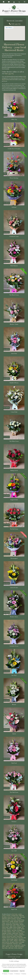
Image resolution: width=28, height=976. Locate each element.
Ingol (8, 940)
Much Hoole (14, 914)
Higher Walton (13, 926)
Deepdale (4, 933)
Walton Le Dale (5, 926)
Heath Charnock (5, 942)
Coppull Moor (21, 934)
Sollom (20, 943)
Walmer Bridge (9, 939)
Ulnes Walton (16, 924)
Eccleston (9, 933)
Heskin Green (15, 933)
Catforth (23, 945)
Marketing (24, 973)
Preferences (17, 973)
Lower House (13, 920)
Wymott (21, 924)
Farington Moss (14, 915)
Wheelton (8, 930)
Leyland (4, 915)
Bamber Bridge (20, 920)
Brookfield (4, 931)
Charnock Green (9, 934)
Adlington (16, 940)
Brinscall (4, 930)
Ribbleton (9, 931)
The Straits (18, 918)
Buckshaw (16, 921)
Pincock (21, 923)
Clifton (3, 946)
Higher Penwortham (19, 946)
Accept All (6, 971)
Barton (17, 942)
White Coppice (22, 940)
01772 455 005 (15, 24)
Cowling (18, 931)
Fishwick (4, 936)
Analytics (11, 973)
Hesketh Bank (9, 943)
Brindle (18, 928)
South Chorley (9, 945)
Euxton (3, 924)
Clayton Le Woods (11, 918)
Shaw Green (5, 948)
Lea (22, 927)
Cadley (13, 931)
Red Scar (20, 948)
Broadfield (4, 917)
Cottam (11, 940)
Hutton (14, 936)
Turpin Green (16, 917)
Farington (8, 915)
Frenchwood (9, 936)
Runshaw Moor (9, 924)
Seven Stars (10, 917)
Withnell (22, 928)
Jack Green (14, 930)
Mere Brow (15, 943)
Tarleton (4, 945)
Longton (20, 914)
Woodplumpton (17, 945)
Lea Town (12, 946)
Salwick (7, 946)
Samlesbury (21, 939)
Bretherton (9, 928)
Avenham (4, 928)
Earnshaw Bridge (6, 920)
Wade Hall (4, 918)
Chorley (16, 948)
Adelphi (11, 927)
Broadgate (19, 930)
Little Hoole (10, 948)
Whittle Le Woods (21, 926)
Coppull (16, 934)
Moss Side (22, 917)
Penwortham (19, 936)
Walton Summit (5, 921)
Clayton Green (5, 927)
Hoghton (16, 939)
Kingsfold (4, 937)
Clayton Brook (15, 923)
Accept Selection (14, 971)
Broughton (12, 942)
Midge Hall (21, 915)
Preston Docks (14, 937)
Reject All (22, 971)
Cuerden (11, 921)
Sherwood (20, 937)
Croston (14, 928)
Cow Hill (4, 943)
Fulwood (22, 931)
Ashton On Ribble (17, 927)
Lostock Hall (8, 923)
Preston (8, 937)
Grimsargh (21, 942)
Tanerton (4, 940)
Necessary (5, 973)
